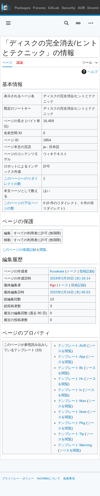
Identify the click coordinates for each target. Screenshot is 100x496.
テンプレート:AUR (72, 346)
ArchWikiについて (48, 478)
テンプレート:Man (72, 401)
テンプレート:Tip (71, 434)
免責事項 (69, 478)
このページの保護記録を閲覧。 (26, 250)
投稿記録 (86, 271)
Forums (39, 8)
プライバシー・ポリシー (18, 478)
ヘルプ (93, 72)
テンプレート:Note (72, 412)
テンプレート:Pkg (71, 423)
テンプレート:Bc (70, 368)
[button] (8, 23)
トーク (72, 271)
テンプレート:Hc (70, 379)
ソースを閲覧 (69, 450)
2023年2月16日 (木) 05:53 (70, 292)
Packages (23, 8)
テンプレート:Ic (70, 390)
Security (68, 8)
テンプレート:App (71, 356)
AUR (81, 8)
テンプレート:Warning (75, 445)
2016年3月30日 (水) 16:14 (70, 278)
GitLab (53, 8)
